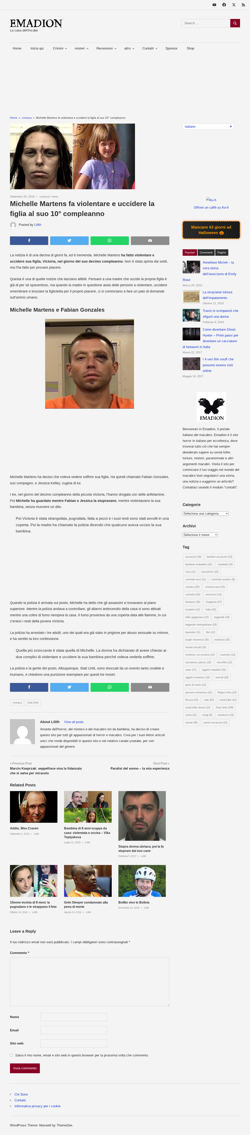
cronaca (44, 196)
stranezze (226, 714)
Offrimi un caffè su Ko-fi (211, 207)
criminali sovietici (223, 579)
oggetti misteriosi (197, 677)
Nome (14, 1017)
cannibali (225, 564)
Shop (190, 48)
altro (127, 48)
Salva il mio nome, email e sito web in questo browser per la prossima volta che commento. (82, 1055)
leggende (221, 617)
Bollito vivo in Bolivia (133, 902)
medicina (222, 639)
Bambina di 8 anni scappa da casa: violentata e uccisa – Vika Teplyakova (87, 833)
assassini (193, 556)
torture (191, 722)
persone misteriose (198, 692)
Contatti (20, 1100)
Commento (19, 953)
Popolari (190, 252)
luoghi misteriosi (197, 639)
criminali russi (195, 579)
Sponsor (171, 48)
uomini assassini (215, 722)
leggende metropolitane (201, 624)
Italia (210, 609)
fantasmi (192, 601)
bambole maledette (198, 564)
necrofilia (224, 662)
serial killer (228, 699)
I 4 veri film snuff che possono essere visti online (218, 365)
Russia (191, 699)
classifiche (209, 571)
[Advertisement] (125, 81)
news (55, 196)
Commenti (206, 252)
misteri (80, 48)
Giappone (214, 601)
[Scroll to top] (243, 1128)
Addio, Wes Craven (24, 828)
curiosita (192, 594)
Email (14, 1030)
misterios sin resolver (200, 654)
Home (17, 48)
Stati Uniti (32, 702)
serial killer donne (197, 707)
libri (210, 632)
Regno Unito (227, 692)
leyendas (192, 632)
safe (209, 699)
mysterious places (198, 662)
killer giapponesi (197, 617)
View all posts (73, 722)
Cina (190, 571)
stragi (207, 714)
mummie (227, 654)
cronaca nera (215, 586)
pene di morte (195, 684)
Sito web (16, 1043)
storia (190, 714)
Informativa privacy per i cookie (37, 1106)
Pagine (221, 252)
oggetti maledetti (214, 669)
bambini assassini (219, 556)
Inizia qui (37, 48)
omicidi (222, 677)
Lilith (37, 225)
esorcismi (214, 594)
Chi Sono (21, 1094)
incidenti (192, 609)
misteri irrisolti (195, 647)
